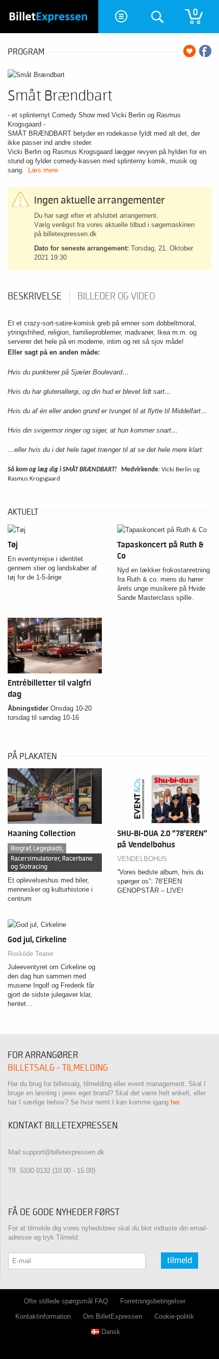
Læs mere (43, 170)
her (175, 1102)
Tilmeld (179, 1260)
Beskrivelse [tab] (35, 296)
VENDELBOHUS (142, 859)
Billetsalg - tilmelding (58, 1068)
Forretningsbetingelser (152, 1301)
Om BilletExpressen (112, 1316)
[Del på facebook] (205, 51)
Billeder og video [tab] (116, 296)
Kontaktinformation (43, 1316)
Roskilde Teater (30, 954)
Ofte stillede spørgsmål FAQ (66, 1301)
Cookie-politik (174, 1316)
